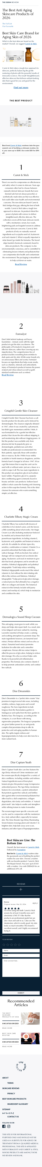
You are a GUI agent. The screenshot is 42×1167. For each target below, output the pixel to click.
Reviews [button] (21, 884)
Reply (35, 903)
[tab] (21, 887)
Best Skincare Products (14, 1099)
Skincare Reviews (10, 1088)
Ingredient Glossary (17, 1104)
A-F (3, 1113)
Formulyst (21, 334)
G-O (8, 1113)
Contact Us (13, 1117)
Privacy (11, 1094)
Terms (10, 1083)
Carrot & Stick (31, 44)
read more (7, 1028)
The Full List (7, 24)
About (5, 1078)
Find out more (21, 88)
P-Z (12, 1113)
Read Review (21, 265)
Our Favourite (7, 26)
